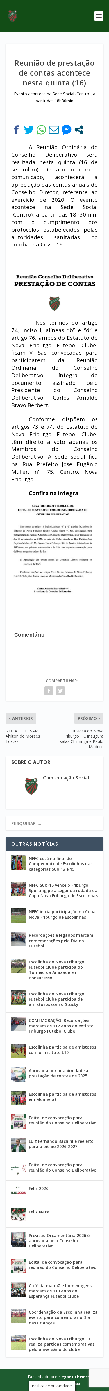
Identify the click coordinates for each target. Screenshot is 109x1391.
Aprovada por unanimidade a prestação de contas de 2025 (58, 1073)
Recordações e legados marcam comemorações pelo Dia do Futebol (61, 940)
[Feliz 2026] (18, 1192)
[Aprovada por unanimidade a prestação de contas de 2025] (18, 1074)
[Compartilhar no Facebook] (16, 130)
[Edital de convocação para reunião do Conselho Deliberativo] (18, 1121)
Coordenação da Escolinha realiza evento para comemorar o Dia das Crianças (63, 1317)
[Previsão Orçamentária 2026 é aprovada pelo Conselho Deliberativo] (18, 1239)
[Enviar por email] (54, 130)
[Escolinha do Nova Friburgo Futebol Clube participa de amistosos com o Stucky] (18, 997)
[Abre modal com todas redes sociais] (79, 130)
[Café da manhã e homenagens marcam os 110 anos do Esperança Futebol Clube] (18, 1289)
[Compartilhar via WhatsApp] (41, 130)
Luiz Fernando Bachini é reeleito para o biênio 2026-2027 (61, 1143)
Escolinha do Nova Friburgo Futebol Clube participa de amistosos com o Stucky (56, 999)
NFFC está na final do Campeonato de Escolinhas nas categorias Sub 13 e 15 (60, 864)
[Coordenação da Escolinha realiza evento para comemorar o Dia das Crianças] (18, 1316)
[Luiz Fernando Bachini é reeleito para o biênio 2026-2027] (18, 1145)
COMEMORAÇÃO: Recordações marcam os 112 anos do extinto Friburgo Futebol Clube (61, 1026)
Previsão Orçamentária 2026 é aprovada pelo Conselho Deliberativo (59, 1241)
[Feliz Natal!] (18, 1215)
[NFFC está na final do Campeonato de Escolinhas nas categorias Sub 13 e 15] (18, 862)
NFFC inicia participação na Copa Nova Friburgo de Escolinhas (62, 914)
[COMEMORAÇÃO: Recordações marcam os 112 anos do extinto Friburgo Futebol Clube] (18, 1024)
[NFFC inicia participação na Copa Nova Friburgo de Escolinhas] (18, 915)
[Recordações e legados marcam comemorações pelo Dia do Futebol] (18, 939)
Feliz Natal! (40, 1212)
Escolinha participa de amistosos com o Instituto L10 (62, 1049)
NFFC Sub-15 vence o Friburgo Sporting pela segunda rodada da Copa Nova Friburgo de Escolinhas (63, 890)
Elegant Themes (74, 1376)
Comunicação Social (66, 778)
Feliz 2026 (38, 1188)
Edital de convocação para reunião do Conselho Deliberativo (63, 1120)
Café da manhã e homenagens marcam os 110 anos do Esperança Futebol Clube (60, 1291)
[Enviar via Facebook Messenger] (66, 130)
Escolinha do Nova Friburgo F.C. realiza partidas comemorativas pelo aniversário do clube (61, 1344)
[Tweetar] (29, 130)
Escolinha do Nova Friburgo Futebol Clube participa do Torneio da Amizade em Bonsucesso (56, 970)
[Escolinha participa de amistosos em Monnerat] (18, 1098)
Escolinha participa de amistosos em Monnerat (62, 1096)
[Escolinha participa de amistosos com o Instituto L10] (18, 1051)
